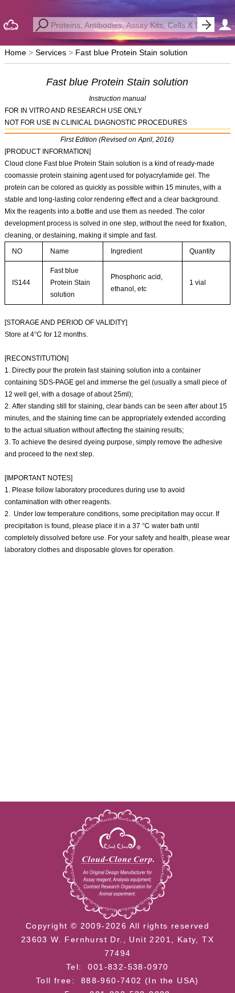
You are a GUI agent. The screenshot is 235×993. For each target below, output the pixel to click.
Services (50, 52)
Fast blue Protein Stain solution (131, 52)
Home (15, 52)
